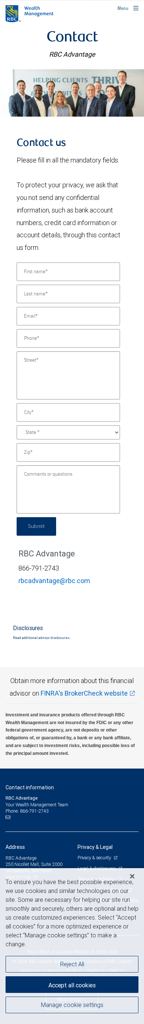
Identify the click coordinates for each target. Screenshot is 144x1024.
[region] (72, 946)
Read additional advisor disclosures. (41, 638)
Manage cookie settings (72, 1004)
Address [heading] (15, 847)
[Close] (132, 876)
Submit (36, 526)
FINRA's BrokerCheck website (84, 693)
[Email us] (9, 817)
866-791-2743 (34, 811)
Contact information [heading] (30, 787)
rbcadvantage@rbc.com (54, 580)
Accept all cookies (72, 985)
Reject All (72, 964)
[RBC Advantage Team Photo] (72, 93)
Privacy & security (95, 857)
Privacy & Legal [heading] (95, 847)
